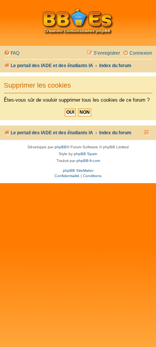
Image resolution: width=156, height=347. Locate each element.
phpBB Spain (85, 154)
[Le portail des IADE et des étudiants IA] (78, 21)
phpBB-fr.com (88, 161)
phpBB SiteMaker (78, 170)
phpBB (61, 147)
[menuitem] (11, 53)
